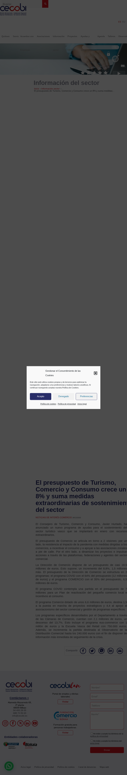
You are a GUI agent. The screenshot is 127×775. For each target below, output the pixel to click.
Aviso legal (82, 404)
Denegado (63, 396)
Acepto (40, 396)
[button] (95, 373)
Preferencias (86, 396)
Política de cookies (48, 404)
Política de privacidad (67, 404)
